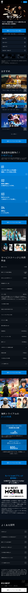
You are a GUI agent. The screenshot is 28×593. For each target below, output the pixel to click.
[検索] (22, 2)
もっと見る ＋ (14, 134)
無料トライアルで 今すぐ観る (14, 30)
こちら (23, 33)
